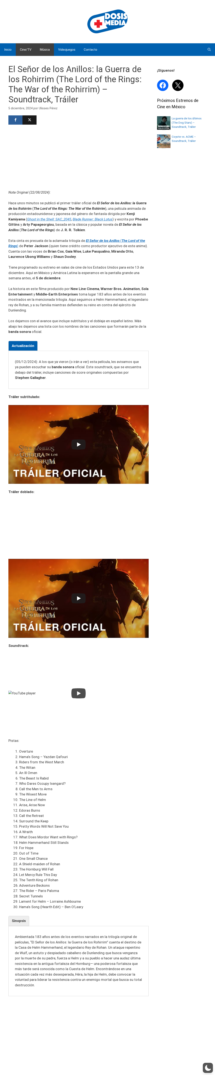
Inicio (8, 49)
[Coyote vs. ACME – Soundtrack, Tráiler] (163, 147)
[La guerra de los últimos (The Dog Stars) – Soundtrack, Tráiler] (163, 128)
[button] (208, 1068)
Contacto (90, 49)
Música (45, 49)
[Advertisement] (78, 156)
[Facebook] (15, 120)
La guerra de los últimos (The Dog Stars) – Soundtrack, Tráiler (187, 123)
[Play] (78, 444)
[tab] (23, 346)
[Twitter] (29, 120)
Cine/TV (25, 49)
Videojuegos (66, 49)
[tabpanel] (78, 370)
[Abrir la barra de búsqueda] (209, 49)
